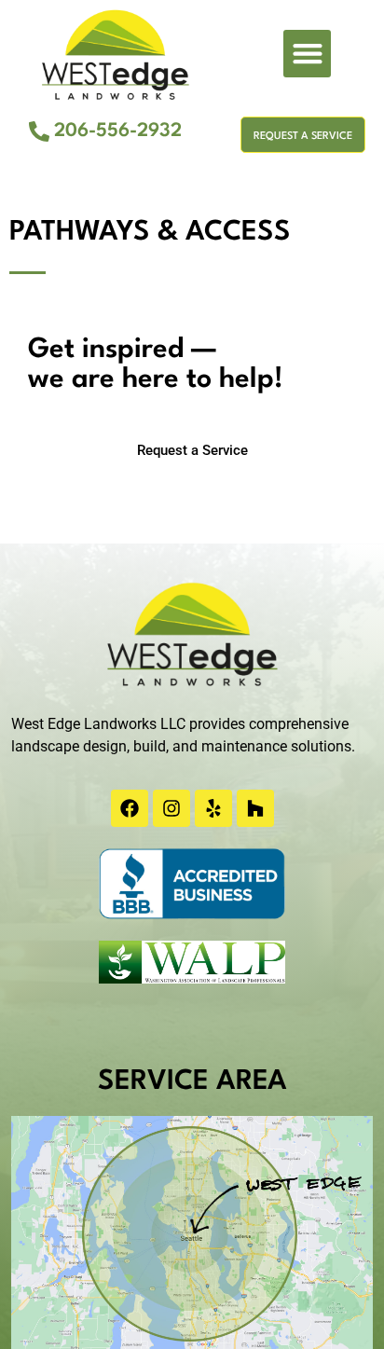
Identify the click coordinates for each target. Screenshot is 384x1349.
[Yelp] (213, 808)
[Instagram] (171, 808)
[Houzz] (255, 808)
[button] (307, 53)
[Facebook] (129, 808)
